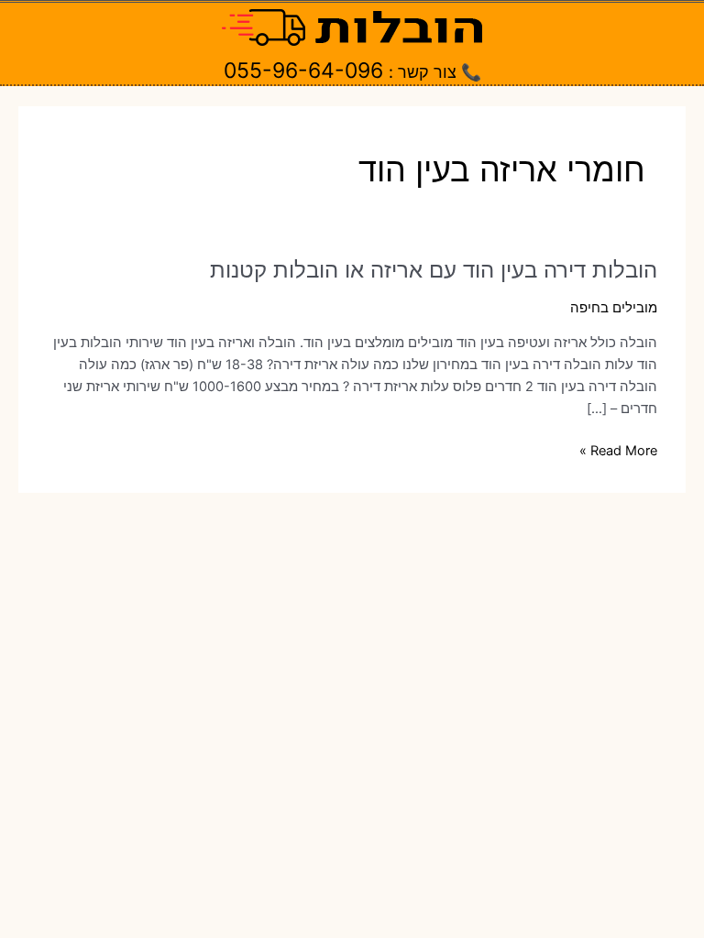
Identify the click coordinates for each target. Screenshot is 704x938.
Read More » (618, 452)
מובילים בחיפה (613, 308)
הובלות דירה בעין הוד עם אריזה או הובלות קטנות (433, 269)
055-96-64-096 (303, 70)
